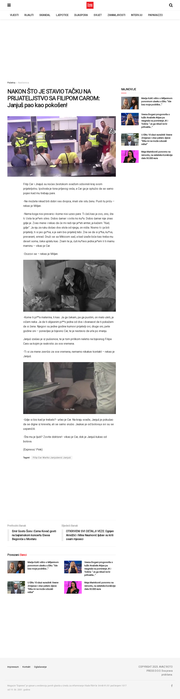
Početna (11, 83)
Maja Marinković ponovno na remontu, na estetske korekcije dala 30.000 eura (99, 585)
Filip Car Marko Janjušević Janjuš (52, 457)
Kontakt (26, 667)
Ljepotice (62, 15)
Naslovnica (23, 83)
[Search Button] (171, 5)
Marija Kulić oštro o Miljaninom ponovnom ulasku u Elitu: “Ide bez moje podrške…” (43, 565)
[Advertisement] (90, 49)
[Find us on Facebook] (172, 686)
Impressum (13, 667)
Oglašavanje (40, 667)
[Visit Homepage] (90, 5)
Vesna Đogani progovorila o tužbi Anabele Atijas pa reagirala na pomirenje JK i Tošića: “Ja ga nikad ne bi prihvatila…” (98, 568)
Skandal (44, 15)
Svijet (98, 15)
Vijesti (14, 15)
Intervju (136, 15)
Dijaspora (81, 15)
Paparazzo (155, 15)
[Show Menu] (9, 5)
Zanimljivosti (116, 15)
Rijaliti (29, 15)
